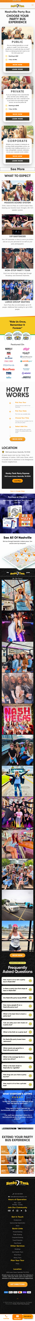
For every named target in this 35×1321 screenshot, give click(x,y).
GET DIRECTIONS (17, 1284)
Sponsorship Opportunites (17, 1223)
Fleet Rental (17, 1243)
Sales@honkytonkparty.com (18, 1196)
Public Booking (17, 1234)
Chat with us (27, 1316)
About (17, 1225)
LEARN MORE (17, 69)
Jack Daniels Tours (17, 1252)
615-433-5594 (19, 1194)
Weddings (17, 1249)
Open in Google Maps (17, 491)
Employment (17, 1220)
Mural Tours (17, 1255)
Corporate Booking (17, 1237)
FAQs (17, 1263)
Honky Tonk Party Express (21, 1304)
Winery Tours (17, 1257)
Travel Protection (17, 1240)
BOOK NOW (17, 65)
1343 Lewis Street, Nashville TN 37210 (17, 1272)
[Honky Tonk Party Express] (17, 5)
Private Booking (17, 1231)
